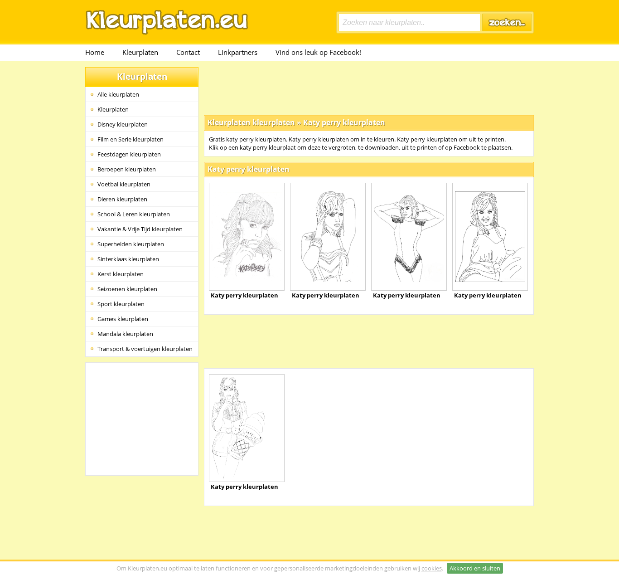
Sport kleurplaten (121, 304)
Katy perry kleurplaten (344, 122)
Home (94, 52)
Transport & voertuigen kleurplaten (145, 349)
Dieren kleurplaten (122, 199)
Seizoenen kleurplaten (127, 289)
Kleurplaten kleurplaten (251, 122)
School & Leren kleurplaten (133, 214)
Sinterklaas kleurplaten (128, 259)
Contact (188, 52)
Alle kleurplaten (118, 94)
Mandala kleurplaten (125, 334)
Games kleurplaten (122, 319)
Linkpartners (237, 52)
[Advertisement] (369, 87)
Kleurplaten (140, 52)
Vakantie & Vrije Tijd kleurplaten (140, 229)
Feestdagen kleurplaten (129, 154)
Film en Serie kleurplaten (130, 139)
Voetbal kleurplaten (123, 184)
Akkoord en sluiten (475, 568)
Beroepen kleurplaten (126, 169)
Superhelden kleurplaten (130, 244)
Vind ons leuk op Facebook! (318, 52)
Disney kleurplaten (122, 124)
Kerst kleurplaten (120, 274)
